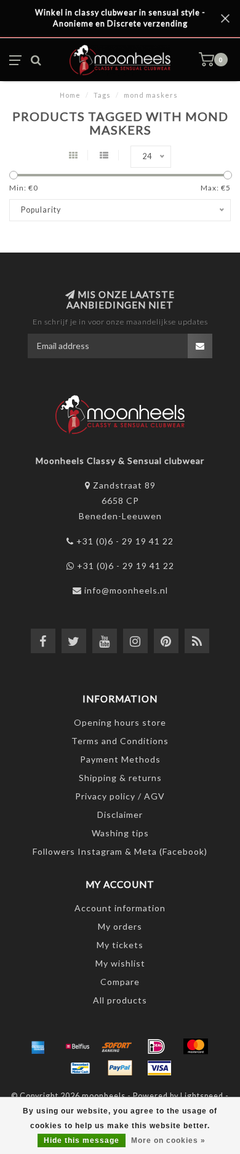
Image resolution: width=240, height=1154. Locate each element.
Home (70, 95)
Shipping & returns (120, 777)
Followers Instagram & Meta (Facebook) (120, 851)
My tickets (120, 945)
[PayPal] (120, 1068)
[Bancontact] (80, 1068)
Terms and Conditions (120, 741)
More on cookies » (168, 1140)
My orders (120, 926)
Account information (120, 908)
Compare (120, 981)
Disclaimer (120, 814)
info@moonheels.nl (126, 590)
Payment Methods (120, 759)
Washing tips (120, 833)
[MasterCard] (195, 1046)
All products (120, 1000)
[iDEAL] (156, 1046)
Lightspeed (201, 1096)
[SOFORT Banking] (117, 1046)
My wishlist (120, 963)
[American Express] (38, 1046)
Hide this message (81, 1140)
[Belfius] (77, 1046)
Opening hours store (120, 722)
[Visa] (159, 1068)
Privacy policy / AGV (120, 796)
